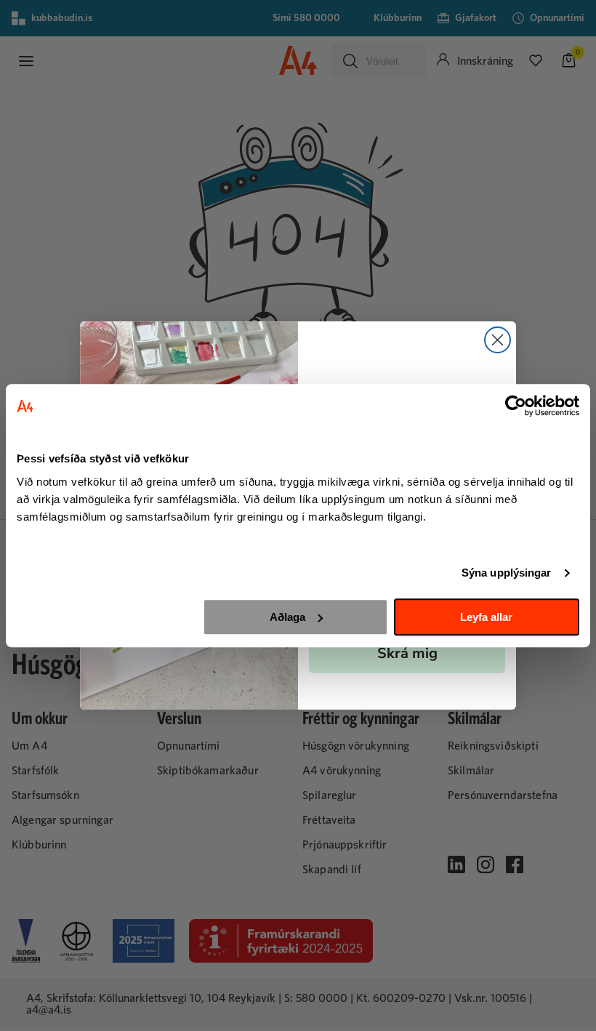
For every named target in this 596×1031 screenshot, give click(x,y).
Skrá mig (407, 653)
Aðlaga (287, 617)
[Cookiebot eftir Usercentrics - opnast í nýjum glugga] (515, 406)
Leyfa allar (486, 617)
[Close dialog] (497, 340)
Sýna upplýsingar (507, 572)
